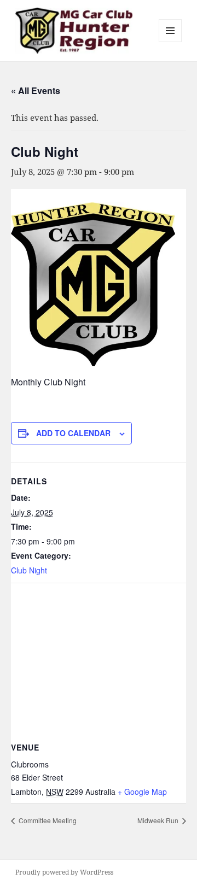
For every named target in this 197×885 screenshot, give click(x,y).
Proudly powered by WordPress (64, 872)
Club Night (29, 570)
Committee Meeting (47, 820)
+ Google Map (142, 791)
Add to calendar (73, 432)
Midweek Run (158, 820)
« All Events (35, 90)
